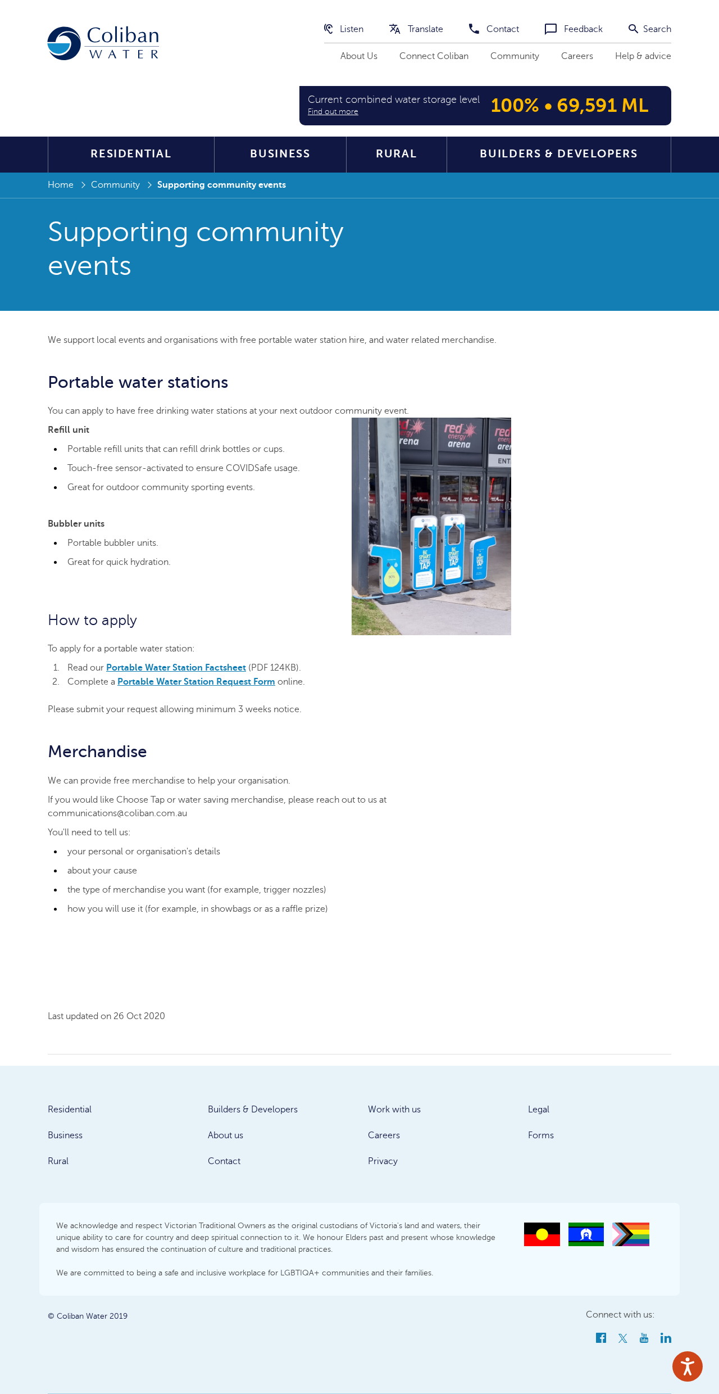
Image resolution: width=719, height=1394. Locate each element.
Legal (538, 1110)
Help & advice (643, 56)
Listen (350, 29)
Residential (130, 153)
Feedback (582, 29)
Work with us (394, 1110)
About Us (358, 56)
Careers (577, 56)
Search (656, 29)
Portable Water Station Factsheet (176, 668)
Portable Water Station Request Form (196, 682)
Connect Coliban (433, 56)
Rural (396, 153)
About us (225, 1135)
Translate (424, 29)
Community (514, 56)
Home (61, 185)
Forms (541, 1135)
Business (280, 153)
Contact (501, 29)
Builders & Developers (559, 153)
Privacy (383, 1161)
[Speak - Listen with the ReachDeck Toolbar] (687, 1366)
